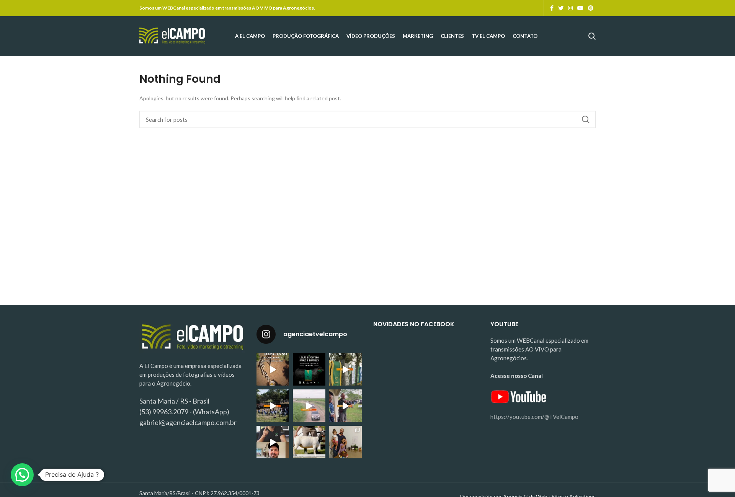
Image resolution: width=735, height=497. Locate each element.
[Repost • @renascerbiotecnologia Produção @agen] (272, 405)
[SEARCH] (585, 119)
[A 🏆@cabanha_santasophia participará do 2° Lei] (309, 442)
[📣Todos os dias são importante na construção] (272, 442)
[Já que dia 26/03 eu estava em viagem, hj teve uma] (345, 442)
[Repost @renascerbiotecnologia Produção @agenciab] (309, 405)
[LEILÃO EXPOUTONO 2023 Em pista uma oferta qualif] (309, 369)
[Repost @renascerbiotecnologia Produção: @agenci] (345, 405)
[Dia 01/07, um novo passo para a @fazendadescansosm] (272, 369)
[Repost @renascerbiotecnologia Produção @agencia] (345, 369)
